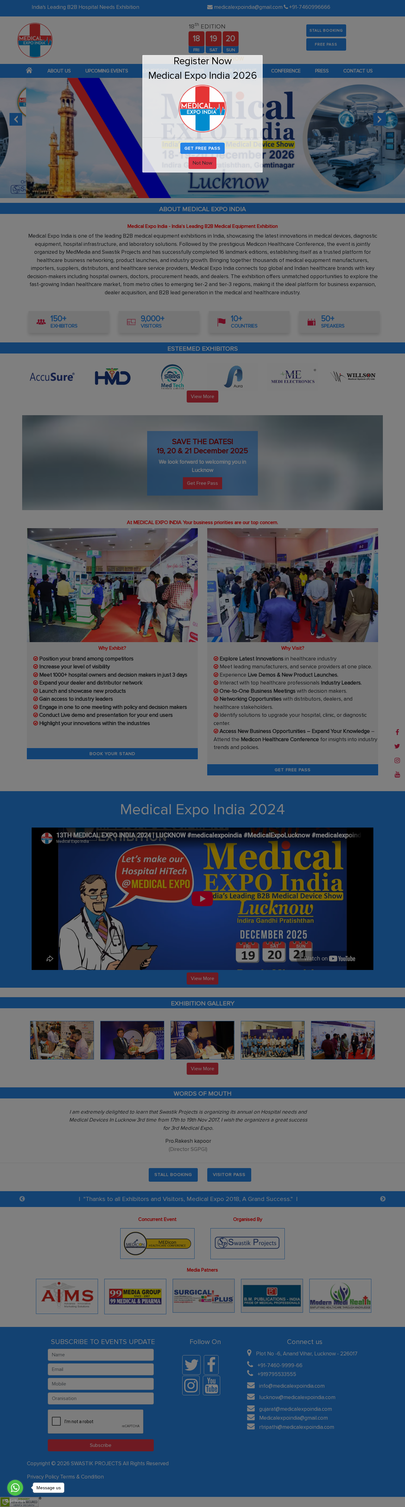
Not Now (202, 163)
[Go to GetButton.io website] (15, 1500)
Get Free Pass (202, 148)
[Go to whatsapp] (15, 1488)
